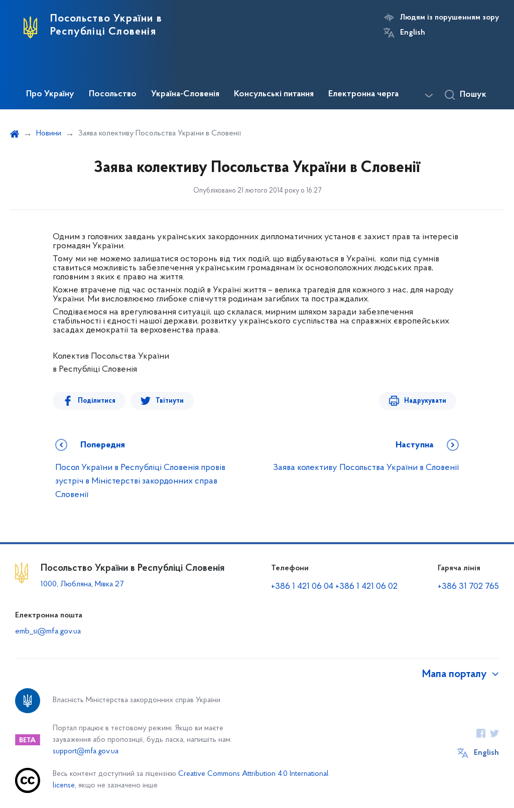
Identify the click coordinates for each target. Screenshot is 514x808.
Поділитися (96, 401)
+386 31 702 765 (468, 586)
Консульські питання (274, 94)
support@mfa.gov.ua (85, 751)
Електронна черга (363, 94)
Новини (48, 133)
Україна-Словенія (185, 94)
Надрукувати (425, 401)
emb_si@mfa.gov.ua (48, 631)
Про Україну (50, 94)
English (412, 33)
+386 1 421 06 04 (302, 586)
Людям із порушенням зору (449, 18)
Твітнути (170, 401)
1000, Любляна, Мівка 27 (82, 584)
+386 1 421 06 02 (366, 586)
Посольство (113, 94)
